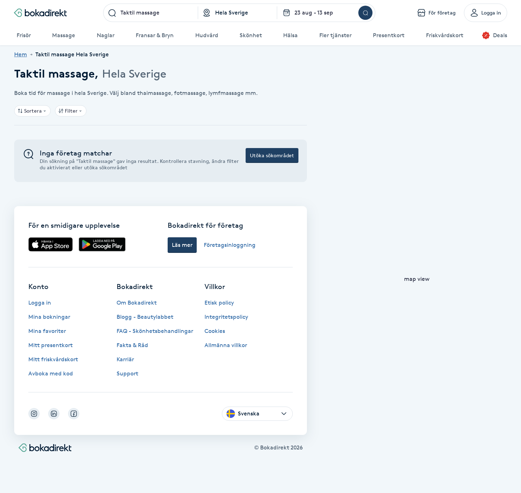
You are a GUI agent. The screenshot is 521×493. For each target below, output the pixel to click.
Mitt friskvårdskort (53, 359)
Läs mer (182, 245)
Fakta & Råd (132, 345)
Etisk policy (219, 302)
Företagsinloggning (230, 245)
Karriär (125, 359)
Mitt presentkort (50, 345)
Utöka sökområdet (272, 155)
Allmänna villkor (226, 345)
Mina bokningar (49, 316)
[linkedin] (54, 413)
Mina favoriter (47, 331)
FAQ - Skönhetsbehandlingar (155, 331)
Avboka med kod (50, 373)
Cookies (215, 331)
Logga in (39, 302)
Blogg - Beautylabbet (145, 316)
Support (127, 373)
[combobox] (150, 13)
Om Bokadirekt (137, 302)
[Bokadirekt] (40, 12)
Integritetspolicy (226, 316)
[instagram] (34, 413)
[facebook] (73, 413)
